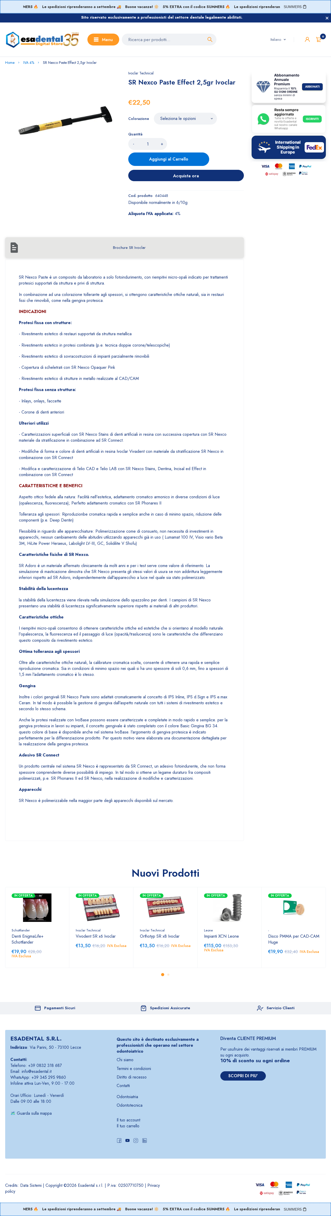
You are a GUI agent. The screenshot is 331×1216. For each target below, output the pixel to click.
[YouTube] (127, 1141)
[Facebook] (119, 1141)
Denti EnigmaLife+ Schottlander (27, 939)
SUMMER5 (293, 7)
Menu (107, 39)
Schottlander (21, 930)
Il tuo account (128, 1120)
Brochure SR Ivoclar (129, 247)
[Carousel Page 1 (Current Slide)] (162, 974)
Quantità (135, 134)
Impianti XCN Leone (221, 936)
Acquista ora (186, 176)
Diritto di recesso (132, 1077)
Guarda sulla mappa (34, 1113)
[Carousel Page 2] (168, 975)
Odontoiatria (127, 1097)
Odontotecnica (129, 1105)
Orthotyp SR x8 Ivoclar (159, 936)
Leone (208, 930)
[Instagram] (135, 1141)
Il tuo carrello (128, 1126)
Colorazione (138, 118)
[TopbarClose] (327, 18)
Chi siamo (125, 1060)
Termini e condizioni (134, 1069)
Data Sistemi (31, 1185)
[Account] (307, 39)
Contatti (123, 1086)
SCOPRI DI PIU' (243, 1076)
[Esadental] (42, 39)
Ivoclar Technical (141, 73)
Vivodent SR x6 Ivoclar (96, 936)
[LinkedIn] (144, 1141)
